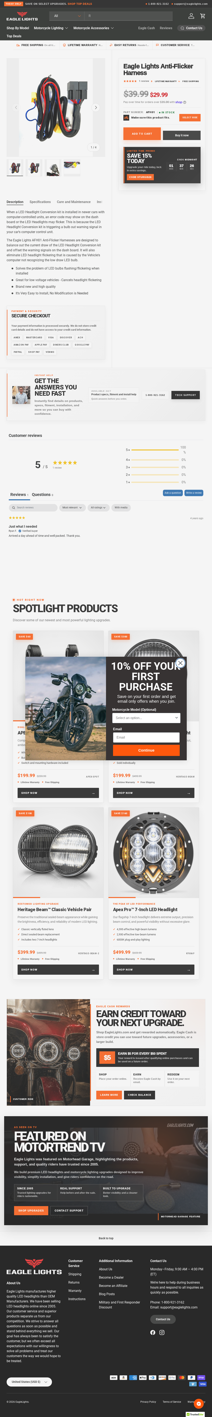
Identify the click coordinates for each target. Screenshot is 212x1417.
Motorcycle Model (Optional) (134, 709)
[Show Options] (177, 718)
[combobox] (145, 718)
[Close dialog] (180, 663)
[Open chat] (199, 1404)
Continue (146, 750)
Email (117, 729)
